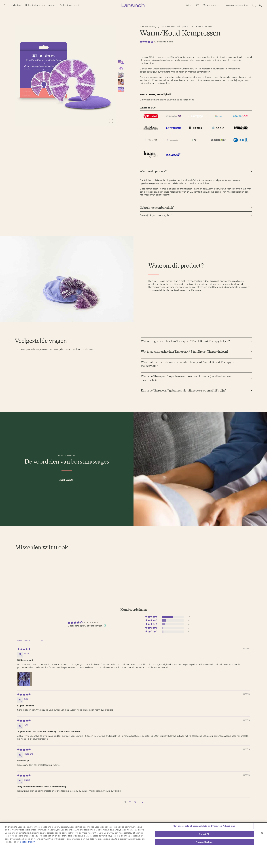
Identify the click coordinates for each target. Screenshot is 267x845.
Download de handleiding (153, 99)
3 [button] (135, 802)
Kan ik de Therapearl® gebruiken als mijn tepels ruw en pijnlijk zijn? (183, 390)
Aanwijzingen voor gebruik (157, 215)
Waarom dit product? (153, 171)
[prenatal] (173, 116)
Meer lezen (66, 480)
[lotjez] (196, 140)
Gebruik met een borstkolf (156, 207)
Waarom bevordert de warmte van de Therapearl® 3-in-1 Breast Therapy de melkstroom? (188, 364)
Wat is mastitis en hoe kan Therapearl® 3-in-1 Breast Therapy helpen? (184, 351)
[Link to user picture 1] (24, 679)
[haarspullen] (151, 154)
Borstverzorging (150, 26)
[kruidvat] (151, 116)
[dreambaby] (218, 116)
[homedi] (196, 128)
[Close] (262, 833)
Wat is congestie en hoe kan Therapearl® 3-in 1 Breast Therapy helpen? (185, 341)
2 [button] (130, 802)
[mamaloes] (241, 116)
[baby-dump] (196, 116)
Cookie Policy (27, 842)
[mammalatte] (173, 140)
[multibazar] (241, 140)
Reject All (204, 834)
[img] (24, 649)
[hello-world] (218, 128)
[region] (133, 833)
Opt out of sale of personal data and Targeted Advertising (204, 826)
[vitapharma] (173, 128)
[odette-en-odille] (151, 140)
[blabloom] (151, 128)
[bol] (173, 154)
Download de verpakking (181, 99)
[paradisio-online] (241, 128)
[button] (147, 41)
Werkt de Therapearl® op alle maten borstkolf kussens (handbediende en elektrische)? (186, 378)
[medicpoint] (218, 140)
